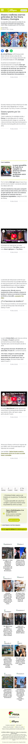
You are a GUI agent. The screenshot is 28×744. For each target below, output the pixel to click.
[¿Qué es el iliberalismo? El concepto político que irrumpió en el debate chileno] (20, 619)
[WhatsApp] (11, 51)
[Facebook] (2, 51)
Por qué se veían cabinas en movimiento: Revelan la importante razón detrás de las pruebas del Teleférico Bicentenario (7, 565)
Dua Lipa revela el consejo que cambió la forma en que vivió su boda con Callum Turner (20, 661)
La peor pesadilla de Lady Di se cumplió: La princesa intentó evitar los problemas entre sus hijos (19, 170)
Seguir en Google (14, 520)
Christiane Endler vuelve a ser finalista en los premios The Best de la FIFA (14, 497)
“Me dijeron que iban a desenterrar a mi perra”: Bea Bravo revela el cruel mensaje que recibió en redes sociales (7, 630)
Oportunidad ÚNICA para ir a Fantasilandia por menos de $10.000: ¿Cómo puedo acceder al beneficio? (7, 693)
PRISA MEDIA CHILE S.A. (9, 732)
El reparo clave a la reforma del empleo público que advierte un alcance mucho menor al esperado (20, 597)
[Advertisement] (14, 90)
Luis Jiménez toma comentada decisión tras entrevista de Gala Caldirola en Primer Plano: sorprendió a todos (20, 695)
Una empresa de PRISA (14, 713)
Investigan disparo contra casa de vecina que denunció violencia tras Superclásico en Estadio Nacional (7, 662)
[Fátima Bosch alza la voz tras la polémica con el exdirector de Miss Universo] (20, 553)
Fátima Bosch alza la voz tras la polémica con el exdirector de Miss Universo (20, 562)
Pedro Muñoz (5, 27)
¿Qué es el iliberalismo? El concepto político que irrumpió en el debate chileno (20, 629)
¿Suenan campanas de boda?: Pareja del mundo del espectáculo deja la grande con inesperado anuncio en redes (7, 598)
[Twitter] (7, 51)
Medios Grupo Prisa (14, 717)
